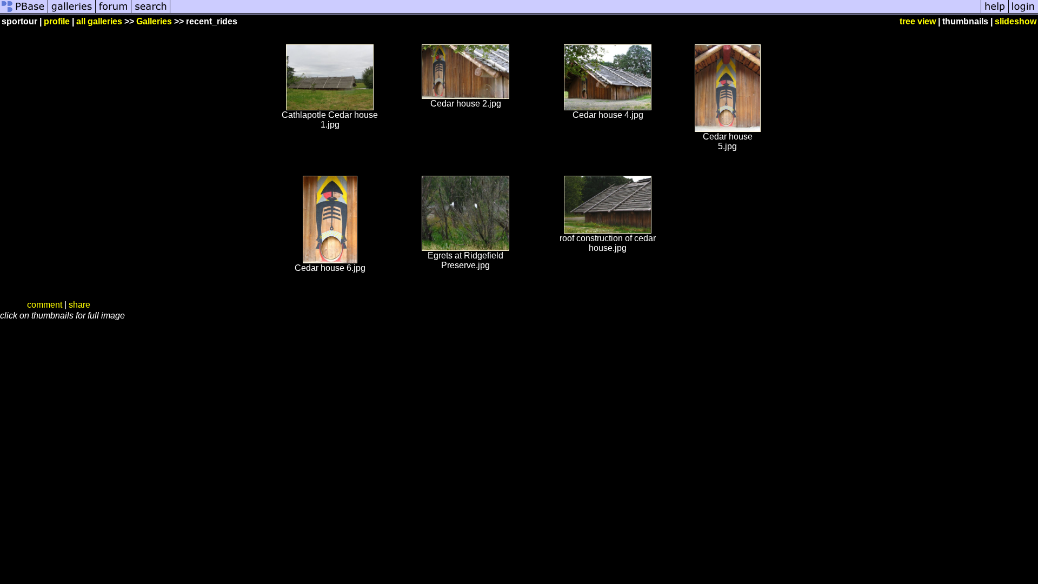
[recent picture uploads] (72, 12)
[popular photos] (575, 12)
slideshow (1015, 21)
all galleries (99, 21)
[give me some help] (995, 12)
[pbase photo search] (150, 12)
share (79, 304)
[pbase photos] (24, 12)
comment (44, 304)
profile (57, 21)
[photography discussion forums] (113, 12)
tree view (918, 21)
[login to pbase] (1023, 12)
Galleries (154, 21)
